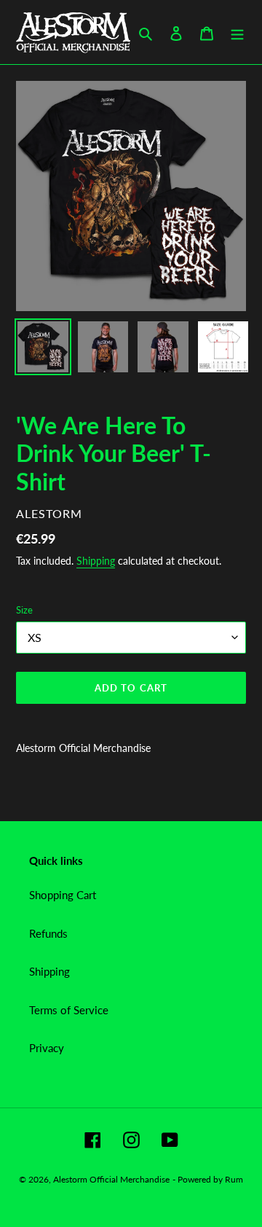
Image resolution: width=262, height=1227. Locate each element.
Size (24, 610)
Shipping (95, 560)
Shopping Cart (62, 894)
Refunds (48, 933)
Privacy (46, 1047)
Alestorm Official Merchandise (111, 1179)
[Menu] (237, 32)
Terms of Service (68, 1009)
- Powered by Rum (207, 1179)
